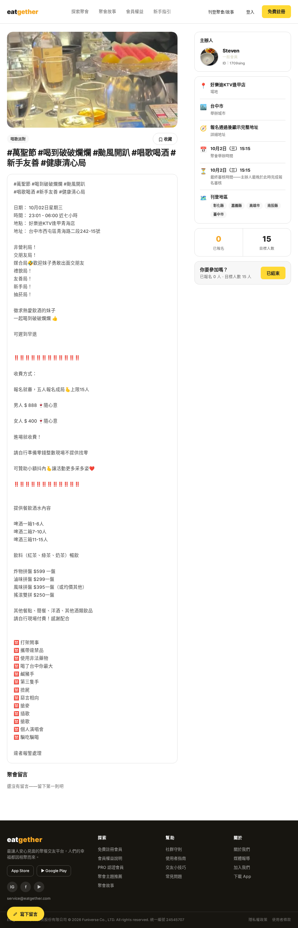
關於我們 (242, 849)
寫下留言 (29, 914)
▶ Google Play (54, 870)
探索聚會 (80, 11)
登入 (250, 11)
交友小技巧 (176, 867)
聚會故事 (107, 11)
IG (12, 886)
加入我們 (242, 867)
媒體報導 (242, 858)
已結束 (273, 273)
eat (22, 11)
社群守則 (174, 849)
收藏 (167, 138)
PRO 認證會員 (111, 867)
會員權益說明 (110, 858)
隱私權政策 (258, 920)
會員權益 (134, 11)
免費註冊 (276, 11)
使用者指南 (176, 858)
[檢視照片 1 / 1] (92, 80)
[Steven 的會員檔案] (209, 57)
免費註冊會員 (110, 849)
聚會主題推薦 (110, 876)
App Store (20, 870)
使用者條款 (281, 920)
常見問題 (174, 876)
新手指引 (162, 11)
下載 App (242, 876)
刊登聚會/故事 (221, 11)
